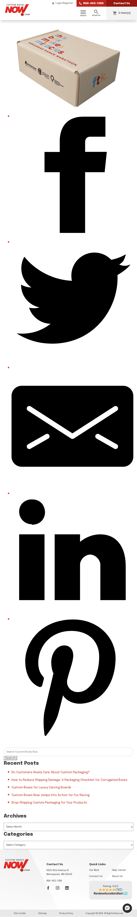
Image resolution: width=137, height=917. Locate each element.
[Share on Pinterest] (72, 737)
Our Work (94, 870)
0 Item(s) (124, 13)
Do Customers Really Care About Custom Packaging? (51, 772)
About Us (117, 876)
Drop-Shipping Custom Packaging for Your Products (49, 802)
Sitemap (42, 914)
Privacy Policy (66, 914)
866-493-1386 (93, 3)
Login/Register (64, 3)
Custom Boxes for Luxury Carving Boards (41, 787)
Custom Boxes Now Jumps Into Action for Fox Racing (51, 795)
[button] (127, 908)
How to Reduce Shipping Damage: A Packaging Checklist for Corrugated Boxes (69, 780)
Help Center (119, 870)
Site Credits (20, 914)
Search (10, 758)
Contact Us (121, 3)
